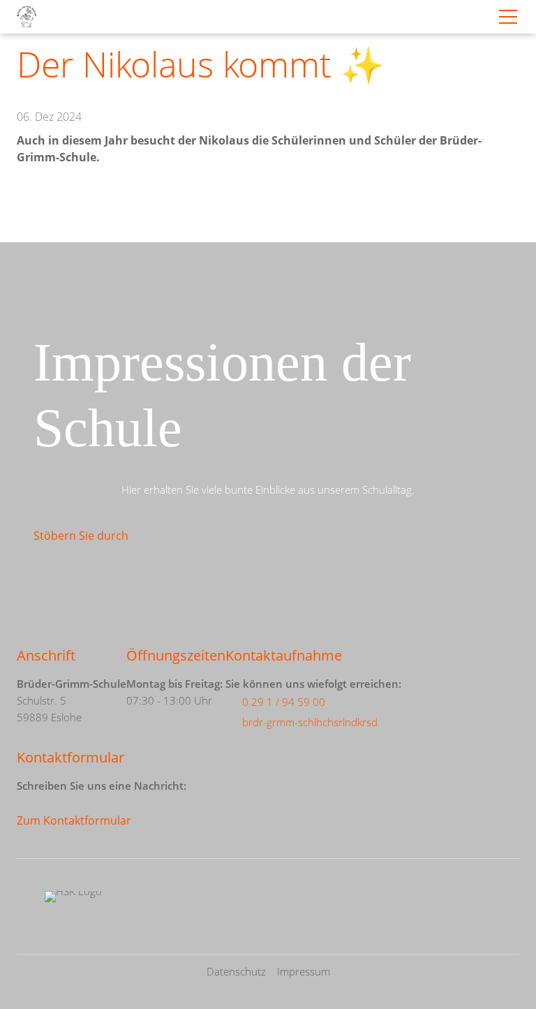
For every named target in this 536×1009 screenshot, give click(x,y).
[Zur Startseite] (26, 17)
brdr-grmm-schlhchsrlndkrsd (310, 722)
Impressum (303, 971)
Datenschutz (236, 971)
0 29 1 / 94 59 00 (283, 702)
